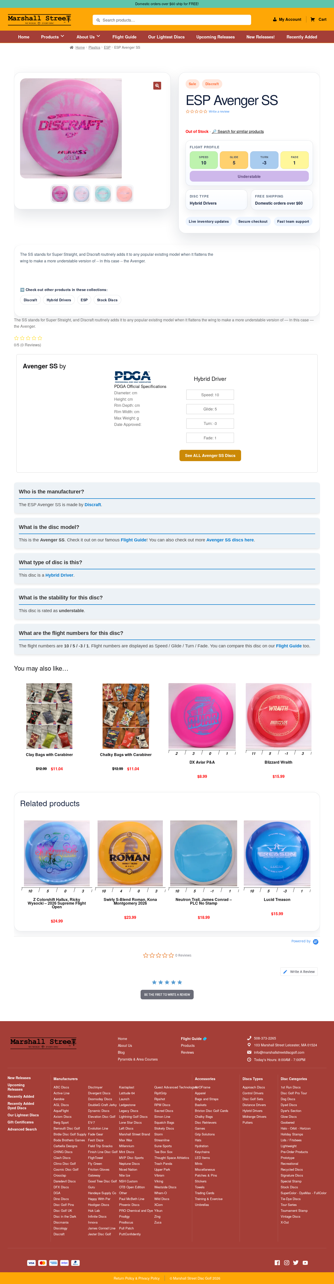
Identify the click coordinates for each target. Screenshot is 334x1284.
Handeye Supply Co (102, 1193)
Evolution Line (98, 1128)
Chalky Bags (204, 1116)
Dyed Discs (289, 1105)
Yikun (158, 1210)
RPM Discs (162, 1105)
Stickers (201, 1181)
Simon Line (162, 1116)
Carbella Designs (66, 1146)
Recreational (289, 1163)
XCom (158, 1204)
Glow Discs (289, 1116)
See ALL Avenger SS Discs (210, 455)
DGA (57, 1193)
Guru (91, 1187)
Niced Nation (128, 1169)
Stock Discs (107, 299)
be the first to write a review (167, 994)
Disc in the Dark (65, 1216)
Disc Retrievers (206, 1122)
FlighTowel (95, 1158)
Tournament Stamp (294, 1210)
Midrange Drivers (255, 1116)
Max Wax (125, 1140)
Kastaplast (126, 1087)
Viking (158, 1181)
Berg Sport (61, 1122)
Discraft (30, 299)
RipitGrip (160, 1093)
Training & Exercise (209, 1199)
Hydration (201, 1146)
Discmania (61, 1222)
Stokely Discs (164, 1128)
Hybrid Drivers (59, 299)
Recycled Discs (292, 1169)
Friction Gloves (99, 1169)
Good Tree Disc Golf (102, 1181)
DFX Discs (61, 1187)
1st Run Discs (291, 1087)
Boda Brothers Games (69, 1140)
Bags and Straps (207, 1099)
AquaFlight (61, 1111)
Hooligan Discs (98, 1204)
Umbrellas (202, 1204)
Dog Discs (288, 1099)
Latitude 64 (127, 1093)
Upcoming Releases (215, 37)
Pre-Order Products (294, 1152)
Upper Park (162, 1169)
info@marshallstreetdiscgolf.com (279, 1052)
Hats (198, 1140)
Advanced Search (22, 1129)
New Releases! (260, 37)
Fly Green (95, 1163)
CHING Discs (63, 1152)
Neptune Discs (129, 1163)
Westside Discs (165, 1187)
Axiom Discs (63, 1116)
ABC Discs (61, 1087)
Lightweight (289, 1146)
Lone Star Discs (130, 1122)
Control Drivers (253, 1093)
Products (50, 37)
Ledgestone (127, 1105)
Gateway (94, 1175)
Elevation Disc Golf (101, 1116)
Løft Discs (126, 1128)
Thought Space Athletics (171, 1158)
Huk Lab (94, 1210)
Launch (124, 1099)
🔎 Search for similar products (238, 131)
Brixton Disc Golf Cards (211, 1111)
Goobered (287, 1122)
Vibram (159, 1175)
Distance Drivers (254, 1105)
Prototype (287, 1158)
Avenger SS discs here (230, 539)
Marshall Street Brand (134, 1134)
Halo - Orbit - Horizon (296, 1128)
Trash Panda (163, 1163)
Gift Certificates (21, 1122)
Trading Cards (204, 1193)
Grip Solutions (205, 1134)
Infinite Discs (97, 1216)
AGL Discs (61, 1105)
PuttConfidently (130, 1234)
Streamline (161, 1140)
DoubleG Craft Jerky (102, 1105)
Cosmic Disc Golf (66, 1169)
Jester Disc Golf (99, 1234)
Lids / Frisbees (291, 1140)
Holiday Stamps (292, 1134)
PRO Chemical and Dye (136, 1210)
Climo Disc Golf (65, 1163)
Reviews (187, 1052)
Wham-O (160, 1193)
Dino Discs (61, 1199)
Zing (157, 1216)
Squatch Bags (164, 1122)
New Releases (19, 1077)
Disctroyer (95, 1087)
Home (23, 37)
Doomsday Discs (100, 1099)
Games (200, 1128)
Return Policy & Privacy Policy (137, 1278)
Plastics (94, 47)
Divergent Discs (99, 1093)
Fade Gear (95, 1134)
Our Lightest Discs (166, 37)
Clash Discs (62, 1158)
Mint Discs (126, 1152)
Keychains (202, 1152)
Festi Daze (95, 1140)
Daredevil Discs (65, 1181)
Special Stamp (291, 1181)
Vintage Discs (291, 1216)
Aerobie (59, 1099)
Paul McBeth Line (131, 1199)
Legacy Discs (128, 1111)
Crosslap (60, 1175)
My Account (290, 19)
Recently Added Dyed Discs (21, 1105)
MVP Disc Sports (131, 1158)
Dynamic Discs (99, 1111)
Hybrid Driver (59, 575)
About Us (86, 37)
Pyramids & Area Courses (138, 1059)
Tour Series (289, 1204)
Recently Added (302, 37)
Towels (200, 1187)
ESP (107, 47)
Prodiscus (126, 1222)
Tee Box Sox (163, 1152)
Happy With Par (99, 1199)
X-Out (285, 1222)
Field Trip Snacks (100, 1146)
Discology (60, 1228)
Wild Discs (161, 1199)
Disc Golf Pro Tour (294, 1093)
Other (123, 1193)
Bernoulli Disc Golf (67, 1128)
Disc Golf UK (63, 1210)
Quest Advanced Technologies (176, 1087)
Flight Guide (124, 37)
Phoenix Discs (129, 1204)
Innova (93, 1222)
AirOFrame (202, 1087)
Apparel (200, 1093)
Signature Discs (292, 1175)
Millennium (126, 1146)
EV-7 (91, 1122)
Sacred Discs (163, 1111)
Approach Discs (254, 1087)
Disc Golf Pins (64, 1204)
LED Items (202, 1158)
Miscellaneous (205, 1169)
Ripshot (159, 1099)
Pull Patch (126, 1228)
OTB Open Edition (132, 1187)
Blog (121, 1052)
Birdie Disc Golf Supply (70, 1134)
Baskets (201, 1105)
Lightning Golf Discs (133, 1116)
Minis (198, 1163)
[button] (157, 86)
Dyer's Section (291, 1111)
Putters (248, 1122)
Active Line (61, 1093)
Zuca (157, 1222)
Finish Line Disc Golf (103, 1152)
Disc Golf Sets (253, 1099)
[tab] (299, 971)
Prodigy (124, 1216)
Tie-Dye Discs (291, 1199)
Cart (322, 19)
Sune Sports (163, 1146)
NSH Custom (128, 1181)
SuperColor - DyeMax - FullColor (303, 1193)
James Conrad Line (101, 1228)
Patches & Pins (206, 1175)
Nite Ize (124, 1175)
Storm (158, 1134)
